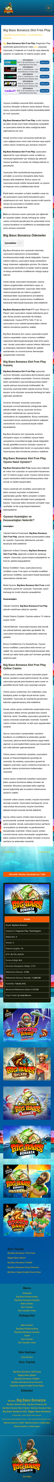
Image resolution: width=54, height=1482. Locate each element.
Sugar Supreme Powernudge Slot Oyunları (14, 1419)
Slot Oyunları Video (27, 1310)
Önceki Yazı (8, 852)
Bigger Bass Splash (17, 1257)
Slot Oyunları (27, 1307)
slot (35, 47)
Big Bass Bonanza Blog (15, 35)
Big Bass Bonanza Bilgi (16, 1404)
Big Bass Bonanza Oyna (41, 1408)
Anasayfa (27, 1293)
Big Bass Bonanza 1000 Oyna (21, 1253)
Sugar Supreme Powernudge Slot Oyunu (39, 1419)
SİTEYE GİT (45, 62)
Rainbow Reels (16, 1415)
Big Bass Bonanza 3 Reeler (20, 1262)
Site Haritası (27, 1357)
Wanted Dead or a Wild (14, 1423)
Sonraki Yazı (46, 852)
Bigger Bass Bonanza (39, 1411)
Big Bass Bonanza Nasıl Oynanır (16, 1408)
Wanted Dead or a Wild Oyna (37, 1423)
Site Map (27, 1476)
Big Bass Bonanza (31, 1400)
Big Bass (11, 1401)
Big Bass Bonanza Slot (15, 1411)
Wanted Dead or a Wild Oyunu (27, 1426)
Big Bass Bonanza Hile (37, 1404)
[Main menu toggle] (49, 8)
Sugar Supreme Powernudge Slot (31, 1415)
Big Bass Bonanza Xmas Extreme (23, 1267)
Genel (27, 1335)
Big (4, 43)
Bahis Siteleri (27, 1303)
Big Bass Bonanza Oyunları (27, 1300)
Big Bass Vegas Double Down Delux (24, 1272)
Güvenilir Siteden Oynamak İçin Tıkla (27, 874)
